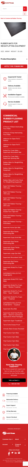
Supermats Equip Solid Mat (12, 237)
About (20, 439)
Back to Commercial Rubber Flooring (11, 18)
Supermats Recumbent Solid (12, 257)
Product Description (8, 59)
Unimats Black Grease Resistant (13, 329)
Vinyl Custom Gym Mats (11, 333)
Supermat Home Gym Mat (11, 227)
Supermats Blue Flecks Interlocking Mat (10, 232)
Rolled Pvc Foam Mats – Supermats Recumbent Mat (12, 151)
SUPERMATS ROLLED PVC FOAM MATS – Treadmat (12, 304)
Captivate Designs (18, 461)
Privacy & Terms (20, 445)
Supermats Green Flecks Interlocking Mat (11, 248)
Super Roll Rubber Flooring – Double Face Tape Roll (12, 211)
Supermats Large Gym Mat (12, 253)
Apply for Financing (14, 66)
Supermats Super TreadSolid (12, 321)
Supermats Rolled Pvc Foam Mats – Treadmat (12, 298)
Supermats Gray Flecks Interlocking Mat (10, 242)
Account (8, 444)
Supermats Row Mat (10, 309)
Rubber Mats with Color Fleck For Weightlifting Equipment (13, 181)
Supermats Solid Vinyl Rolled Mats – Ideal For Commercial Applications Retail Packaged (13, 315)
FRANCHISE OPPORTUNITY (14, 429)
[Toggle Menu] (24, 13)
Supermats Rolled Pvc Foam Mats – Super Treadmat (12, 292)
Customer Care (8, 439)
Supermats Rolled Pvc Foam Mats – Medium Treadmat (12, 286)
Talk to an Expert (14, 380)
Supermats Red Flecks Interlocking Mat (10, 262)
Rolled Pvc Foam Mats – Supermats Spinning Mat (11, 157)
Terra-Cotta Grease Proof (11, 325)
